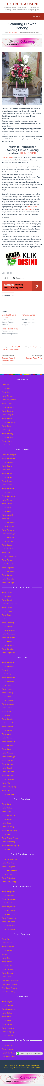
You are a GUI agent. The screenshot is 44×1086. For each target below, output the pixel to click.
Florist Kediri (6, 696)
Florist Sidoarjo (7, 768)
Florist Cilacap (7, 403)
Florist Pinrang (7, 965)
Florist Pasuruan (7, 745)
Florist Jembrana (8, 1028)
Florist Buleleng (7, 1020)
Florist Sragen (7, 545)
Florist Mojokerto (8, 723)
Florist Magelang (8, 526)
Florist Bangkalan (8, 662)
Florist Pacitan (7, 738)
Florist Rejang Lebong (9, 830)
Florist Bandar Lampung (10, 845)
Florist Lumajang (8, 704)
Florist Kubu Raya (8, 914)
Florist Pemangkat (8, 929)
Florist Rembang (7, 541)
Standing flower (7, 157)
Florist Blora (6, 392)
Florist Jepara (6, 492)
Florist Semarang (8, 437)
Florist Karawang (8, 622)
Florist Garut (6, 615)
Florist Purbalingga (8, 534)
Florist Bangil (6, 749)
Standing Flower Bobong (10, 349)
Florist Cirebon (7, 611)
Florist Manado (7, 950)
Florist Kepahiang (8, 826)
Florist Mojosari (7, 726)
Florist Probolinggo (8, 756)
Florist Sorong (7, 1045)
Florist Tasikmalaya (9, 445)
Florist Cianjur (7, 607)
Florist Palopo (7, 961)
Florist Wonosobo (8, 564)
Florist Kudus (6, 511)
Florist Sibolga (7, 874)
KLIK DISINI (28, 153)
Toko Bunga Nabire (8, 1056)
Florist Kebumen (7, 396)
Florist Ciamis (7, 592)
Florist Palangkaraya (9, 899)
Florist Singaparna (8, 652)
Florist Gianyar (7, 1024)
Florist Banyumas (8, 462)
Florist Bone (6, 958)
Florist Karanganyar (9, 422)
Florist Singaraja (7, 1001)
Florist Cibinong (7, 411)
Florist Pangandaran (9, 399)
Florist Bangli (6, 1016)
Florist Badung (7, 1013)
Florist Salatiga (7, 575)
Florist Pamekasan (8, 741)
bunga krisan (32, 206)
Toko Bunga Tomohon (9, 984)
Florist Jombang (7, 692)
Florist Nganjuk (7, 730)
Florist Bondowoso (8, 681)
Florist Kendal (7, 503)
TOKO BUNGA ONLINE (22, 4)
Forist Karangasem (8, 1009)
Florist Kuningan (7, 626)
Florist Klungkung (8, 1032)
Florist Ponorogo (7, 753)
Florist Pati (6, 384)
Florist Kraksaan (7, 760)
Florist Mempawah (8, 925)
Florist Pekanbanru (8, 815)
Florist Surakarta (8, 579)
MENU (38, 16)
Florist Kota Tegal (8, 582)
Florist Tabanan (7, 1035)
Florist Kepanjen (7, 719)
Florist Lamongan (8, 700)
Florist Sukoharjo (8, 407)
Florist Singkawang (8, 910)
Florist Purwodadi (8, 488)
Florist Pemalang (8, 530)
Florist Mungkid (7, 515)
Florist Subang (7, 641)
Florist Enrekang (7, 969)
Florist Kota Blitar (8, 794)
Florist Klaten (6, 507)
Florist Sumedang (8, 649)
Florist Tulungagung (9, 787)
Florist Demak (7, 485)
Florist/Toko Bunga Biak (10, 1053)
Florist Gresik (6, 685)
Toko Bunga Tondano (9, 988)
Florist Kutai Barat (8, 921)
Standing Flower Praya (34, 356)
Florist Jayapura (7, 1049)
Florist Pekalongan (8, 522)
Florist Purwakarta (8, 637)
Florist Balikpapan (8, 891)
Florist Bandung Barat (9, 604)
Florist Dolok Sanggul (9, 859)
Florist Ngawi (6, 734)
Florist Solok (6, 804)
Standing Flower (17, 347)
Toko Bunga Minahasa (10, 980)
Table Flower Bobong (10, 328)
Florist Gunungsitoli (9, 866)
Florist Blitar (6, 670)
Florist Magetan (7, 711)
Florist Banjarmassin (9, 906)
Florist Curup (6, 823)
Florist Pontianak (8, 895)
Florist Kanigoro (7, 674)
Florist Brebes (7, 418)
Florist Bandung (7, 433)
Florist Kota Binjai (8, 863)
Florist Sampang (7, 764)
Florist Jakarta (7, 441)
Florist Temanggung (9, 556)
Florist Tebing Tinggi (9, 881)
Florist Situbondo (8, 771)
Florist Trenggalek (8, 415)
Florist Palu (6, 939)
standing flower (35, 347)
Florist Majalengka (8, 630)
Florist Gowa (6, 977)
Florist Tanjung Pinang (10, 838)
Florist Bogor (6, 426)
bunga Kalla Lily (28, 209)
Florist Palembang (8, 841)
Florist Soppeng (7, 973)
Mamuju (4, 954)
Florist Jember (7, 689)
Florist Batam (6, 834)
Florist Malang (7, 715)
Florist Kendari (7, 943)
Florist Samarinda (8, 903)
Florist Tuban (6, 783)
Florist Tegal (6, 552)
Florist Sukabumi (8, 645)
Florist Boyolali (7, 473)
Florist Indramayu (8, 619)
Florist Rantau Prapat (9, 870)
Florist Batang (7, 466)
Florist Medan (6, 819)
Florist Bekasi (7, 600)
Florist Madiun (7, 388)
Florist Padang (7, 808)
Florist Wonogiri (7, 560)
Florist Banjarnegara (9, 454)
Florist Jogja (6, 430)
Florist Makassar (8, 946)
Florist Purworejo (8, 537)
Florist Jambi (6, 811)
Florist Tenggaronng (9, 918)
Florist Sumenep (7, 775)
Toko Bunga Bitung (8, 992)
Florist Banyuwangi (8, 666)
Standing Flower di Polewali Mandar (8, 358)
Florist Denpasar (7, 1005)
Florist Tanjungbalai (9, 878)
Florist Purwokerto (8, 458)
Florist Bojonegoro (8, 677)
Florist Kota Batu (8, 790)
